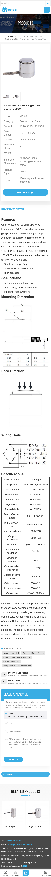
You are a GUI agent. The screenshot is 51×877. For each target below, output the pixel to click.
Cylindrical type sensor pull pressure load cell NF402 (36, 826)
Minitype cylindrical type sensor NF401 (12, 826)
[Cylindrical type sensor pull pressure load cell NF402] (38, 812)
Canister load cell (11, 661)
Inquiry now (24, 192)
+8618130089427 (13, 840)
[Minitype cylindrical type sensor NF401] (13, 812)
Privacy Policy (30, 862)
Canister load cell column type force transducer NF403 (25, 716)
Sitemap (11, 862)
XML (19, 862)
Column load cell (11, 653)
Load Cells (21, 36)
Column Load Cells (34, 36)
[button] (48, 817)
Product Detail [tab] (13, 209)
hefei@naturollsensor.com (20, 844)
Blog (4, 862)
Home (12, 36)
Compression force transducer (17, 665)
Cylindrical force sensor (33, 653)
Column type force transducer (17, 657)
